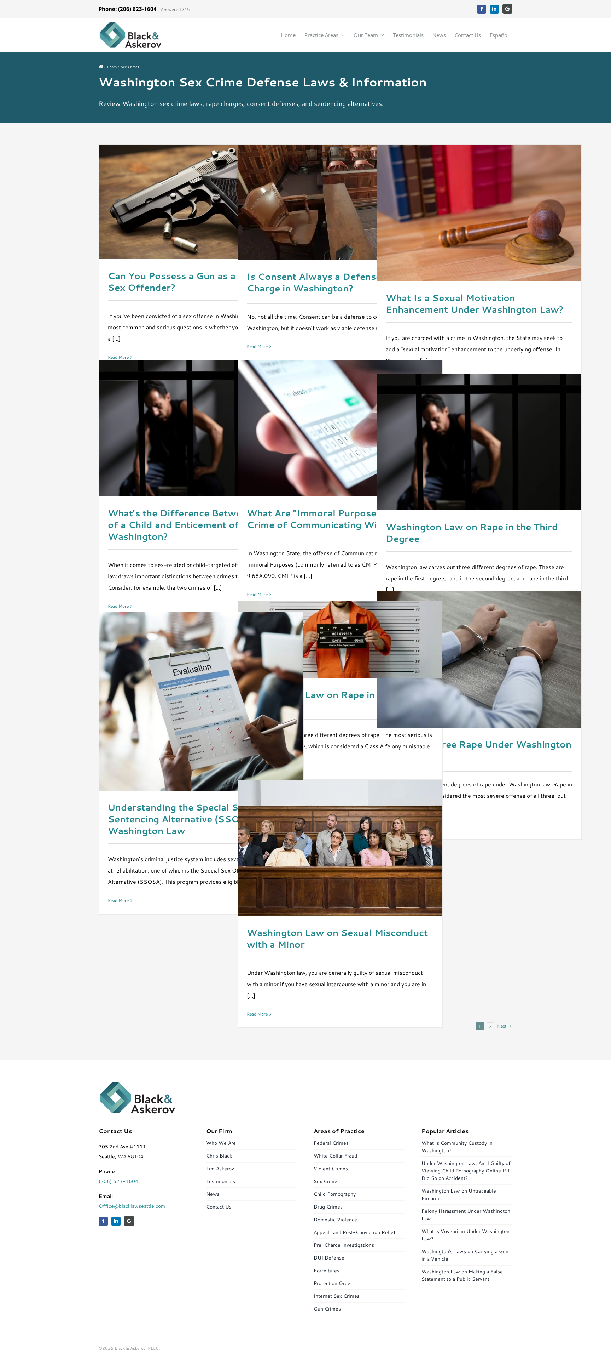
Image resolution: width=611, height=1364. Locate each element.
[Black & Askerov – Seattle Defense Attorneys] (130, 24)
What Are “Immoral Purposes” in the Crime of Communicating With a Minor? (337, 519)
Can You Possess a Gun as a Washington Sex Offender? (200, 281)
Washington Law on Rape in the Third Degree (472, 533)
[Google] (507, 9)
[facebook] (481, 9)
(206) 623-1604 (118, 1181)
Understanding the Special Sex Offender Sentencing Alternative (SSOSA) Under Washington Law (201, 819)
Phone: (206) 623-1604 (128, 8)
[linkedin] (494, 9)
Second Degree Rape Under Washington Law (478, 750)
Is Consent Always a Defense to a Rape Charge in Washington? (337, 282)
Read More (118, 357)
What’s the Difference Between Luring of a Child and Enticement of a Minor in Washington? (197, 524)
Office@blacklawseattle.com (132, 1206)
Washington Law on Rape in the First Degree (331, 700)
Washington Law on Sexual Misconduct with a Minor (337, 938)
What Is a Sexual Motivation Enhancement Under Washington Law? (475, 303)
